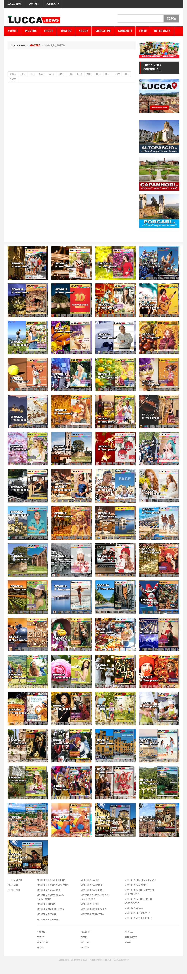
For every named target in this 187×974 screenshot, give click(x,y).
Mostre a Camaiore (92, 885)
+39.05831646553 (121, 959)
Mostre (31, 31)
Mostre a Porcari (47, 914)
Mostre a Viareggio (48, 919)
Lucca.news (14, 3)
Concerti (125, 31)
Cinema (41, 932)
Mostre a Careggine (92, 890)
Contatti (34, 3)
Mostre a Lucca (46, 904)
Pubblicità (52, 3)
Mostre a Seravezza (92, 914)
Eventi (13, 31)
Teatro (65, 31)
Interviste (162, 31)
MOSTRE (35, 45)
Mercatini (103, 31)
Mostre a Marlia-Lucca (50, 909)
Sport (48, 31)
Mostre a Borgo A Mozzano (52, 885)
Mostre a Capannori (48, 890)
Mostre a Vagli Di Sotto (138, 918)
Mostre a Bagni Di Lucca (51, 880)
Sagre (83, 31)
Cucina (129, 932)
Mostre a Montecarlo (93, 909)
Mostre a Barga (90, 880)
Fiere (143, 31)
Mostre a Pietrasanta (137, 912)
